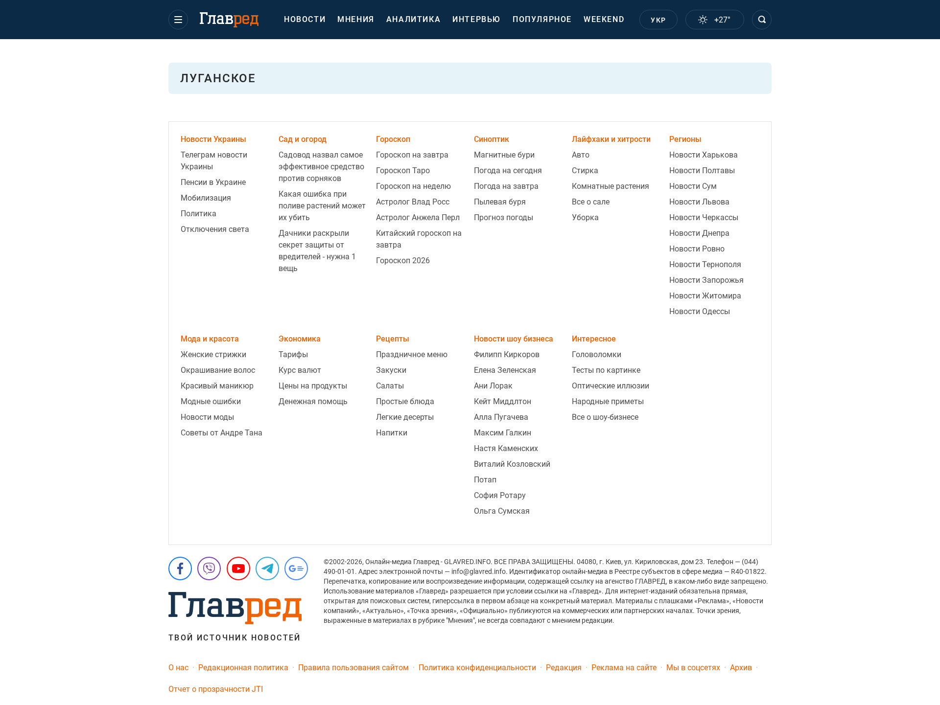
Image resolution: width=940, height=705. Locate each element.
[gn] (296, 568)
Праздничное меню (411, 354)
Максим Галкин (502, 432)
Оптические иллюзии (610, 385)
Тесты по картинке (606, 370)
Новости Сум (693, 186)
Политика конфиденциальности (477, 667)
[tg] (267, 568)
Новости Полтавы (702, 170)
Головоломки (596, 354)
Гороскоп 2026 (403, 260)
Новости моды (207, 417)
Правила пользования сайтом (353, 667)
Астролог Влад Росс (412, 201)
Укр (658, 20)
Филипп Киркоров (507, 354)
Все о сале (591, 201)
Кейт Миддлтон (502, 401)
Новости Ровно (697, 248)
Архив (741, 667)
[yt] (238, 568)
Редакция (564, 667)
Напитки (391, 432)
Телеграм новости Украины (214, 160)
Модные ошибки (211, 401)
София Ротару (500, 495)
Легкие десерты (405, 417)
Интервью (476, 19)
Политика (198, 213)
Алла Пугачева (501, 417)
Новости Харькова (703, 154)
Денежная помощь (313, 401)
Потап (485, 479)
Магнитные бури (504, 154)
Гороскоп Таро (403, 170)
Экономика (300, 338)
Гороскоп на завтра (412, 154)
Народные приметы (608, 401)
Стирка (585, 170)
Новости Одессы (699, 311)
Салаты (390, 385)
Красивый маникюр (217, 385)
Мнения (356, 19)
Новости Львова (699, 201)
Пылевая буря (500, 201)
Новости (305, 19)
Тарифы (293, 354)
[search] (762, 19)
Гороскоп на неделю (413, 186)
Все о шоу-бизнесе (605, 417)
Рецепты (392, 338)
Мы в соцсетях (693, 667)
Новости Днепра (699, 233)
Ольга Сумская (502, 511)
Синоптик (491, 139)
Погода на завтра (506, 186)
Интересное (594, 338)
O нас (178, 667)
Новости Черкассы (703, 217)
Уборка (585, 217)
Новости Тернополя (705, 264)
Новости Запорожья (706, 280)
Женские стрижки (213, 354)
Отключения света (215, 229)
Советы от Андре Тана (221, 432)
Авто (580, 154)
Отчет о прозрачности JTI (215, 689)
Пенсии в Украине (213, 182)
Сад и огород (303, 139)
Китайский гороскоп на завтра (419, 239)
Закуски (391, 370)
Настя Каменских (506, 448)
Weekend (604, 19)
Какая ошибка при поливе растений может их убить (322, 205)
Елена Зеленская (505, 370)
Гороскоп (393, 139)
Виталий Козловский (512, 464)
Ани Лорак (493, 385)
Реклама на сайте (624, 667)
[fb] (180, 568)
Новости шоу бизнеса (513, 338)
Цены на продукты (313, 385)
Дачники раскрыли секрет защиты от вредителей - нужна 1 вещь (317, 250)
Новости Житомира (705, 295)
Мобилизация (206, 198)
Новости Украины (213, 139)
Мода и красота (210, 338)
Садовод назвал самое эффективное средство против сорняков (321, 166)
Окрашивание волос (218, 370)
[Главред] (229, 20)
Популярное (542, 19)
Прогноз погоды (503, 217)
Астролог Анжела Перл (418, 217)
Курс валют (300, 370)
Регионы (685, 139)
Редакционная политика (243, 667)
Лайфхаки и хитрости (611, 139)
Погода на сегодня (508, 170)
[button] (178, 19)
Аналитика (413, 19)
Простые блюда (405, 401)
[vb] (209, 568)
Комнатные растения (610, 186)
